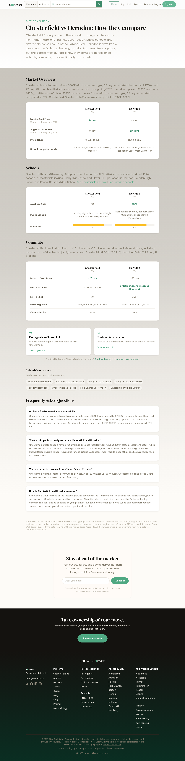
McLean (112, 698)
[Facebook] (31, 683)
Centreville (114, 706)
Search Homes (61, 673)
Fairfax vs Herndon (37, 387)
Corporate (86, 706)
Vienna (112, 694)
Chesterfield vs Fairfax (64, 387)
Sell (129, 4)
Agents (138, 4)
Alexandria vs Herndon (39, 381)
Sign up (169, 4)
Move (114, 4)
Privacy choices (144, 710)
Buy (122, 4)
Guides (57, 691)
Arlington (113, 677)
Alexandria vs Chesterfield (70, 381)
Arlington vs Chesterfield (128, 381)
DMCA (139, 727)
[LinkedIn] (36, 683)
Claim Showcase (89, 682)
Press (84, 686)
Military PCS (87, 698)
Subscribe (119, 580)
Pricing (57, 704)
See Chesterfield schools (92, 182)
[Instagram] (40, 683)
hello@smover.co (35, 678)
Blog (55, 695)
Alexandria (114, 673)
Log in (157, 4)
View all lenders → (146, 698)
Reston (112, 689)
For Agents (86, 673)
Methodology (60, 708)
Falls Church (115, 685)
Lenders (148, 4)
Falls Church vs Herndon (93, 387)
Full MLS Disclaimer (112, 744)
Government (88, 702)
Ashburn (112, 702)
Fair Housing (142, 723)
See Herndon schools (121, 182)
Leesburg (113, 710)
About (56, 686)
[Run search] (99, 4)
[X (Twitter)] (27, 683)
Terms (139, 714)
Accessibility (142, 718)
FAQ (55, 699)
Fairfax (112, 681)
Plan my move (92, 638)
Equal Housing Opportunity (71, 748)
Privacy (140, 705)
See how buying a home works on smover (117, 359)
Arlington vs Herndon (99, 381)
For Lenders (87, 678)
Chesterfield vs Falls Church (125, 387)
